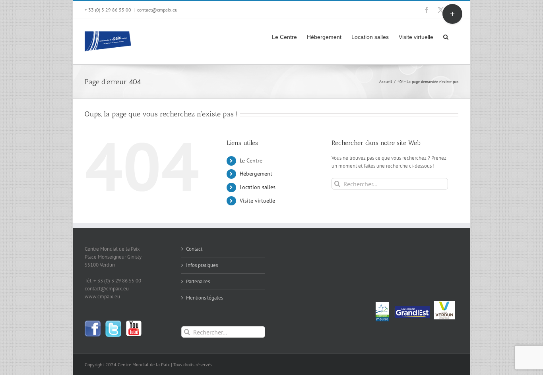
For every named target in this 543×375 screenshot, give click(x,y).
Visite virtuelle (257, 200)
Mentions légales (204, 297)
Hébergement (256, 173)
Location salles (257, 187)
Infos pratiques (202, 265)
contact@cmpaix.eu (157, 10)
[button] (445, 36)
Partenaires (198, 281)
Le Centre (251, 160)
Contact (194, 248)
